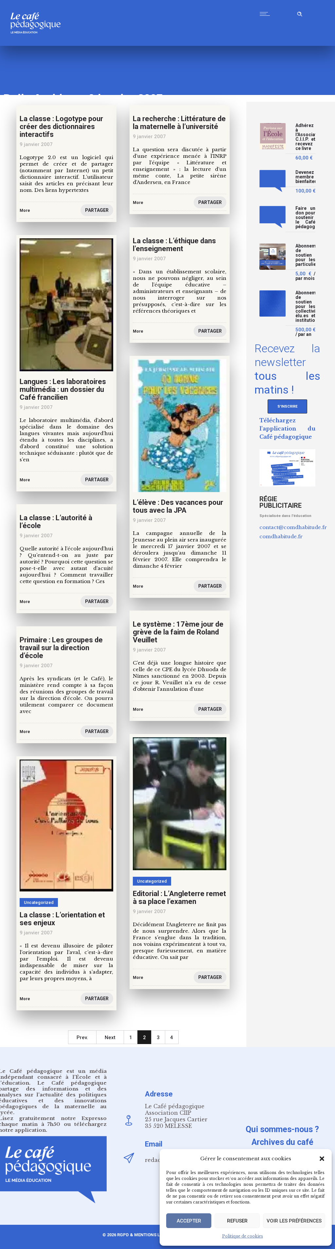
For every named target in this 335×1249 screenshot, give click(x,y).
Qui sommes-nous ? (282, 1129)
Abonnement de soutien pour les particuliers (305, 255)
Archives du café (282, 1142)
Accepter (189, 1221)
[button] (322, 1158)
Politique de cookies (242, 1236)
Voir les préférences (294, 1221)
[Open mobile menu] (266, 13)
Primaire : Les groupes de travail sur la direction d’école (61, 648)
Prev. (82, 1037)
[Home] (38, 44)
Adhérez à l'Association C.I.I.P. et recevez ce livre (305, 137)
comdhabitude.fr (281, 536)
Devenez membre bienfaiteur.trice (305, 177)
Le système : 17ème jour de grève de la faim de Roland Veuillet (178, 632)
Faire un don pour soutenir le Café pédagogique (305, 217)
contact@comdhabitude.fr (293, 527)
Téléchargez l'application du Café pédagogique (287, 428)
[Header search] (299, 13)
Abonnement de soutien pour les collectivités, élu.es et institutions (305, 306)
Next (110, 1037)
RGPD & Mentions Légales (146, 1234)
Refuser (237, 1221)
